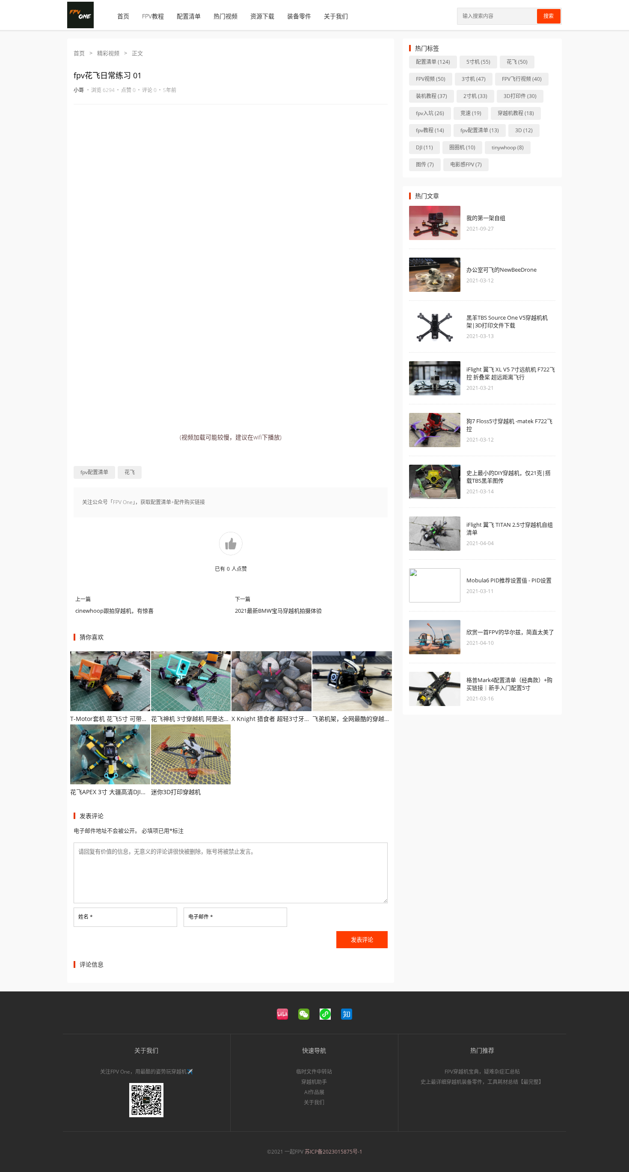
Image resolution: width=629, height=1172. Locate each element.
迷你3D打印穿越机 (176, 792)
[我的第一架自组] (434, 223)
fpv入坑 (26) (430, 113)
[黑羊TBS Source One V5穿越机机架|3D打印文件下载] (434, 326)
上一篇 (83, 599)
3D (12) (524, 130)
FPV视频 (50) (430, 79)
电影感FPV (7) (466, 164)
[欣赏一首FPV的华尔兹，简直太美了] (434, 637)
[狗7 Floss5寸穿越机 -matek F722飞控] (434, 430)
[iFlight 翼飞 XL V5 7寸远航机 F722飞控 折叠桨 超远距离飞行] (434, 378)
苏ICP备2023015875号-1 (333, 1151)
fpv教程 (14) (430, 130)
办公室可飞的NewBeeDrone (501, 269)
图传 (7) (425, 164)
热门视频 (225, 16)
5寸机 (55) (478, 61)
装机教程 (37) (431, 96)
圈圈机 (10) (462, 147)
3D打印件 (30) (520, 96)
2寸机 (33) (475, 96)
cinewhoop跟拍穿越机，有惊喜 (114, 610)
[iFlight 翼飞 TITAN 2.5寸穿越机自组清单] (434, 533)
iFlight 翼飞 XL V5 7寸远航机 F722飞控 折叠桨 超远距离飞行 (510, 373)
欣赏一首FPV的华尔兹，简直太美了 (510, 632)
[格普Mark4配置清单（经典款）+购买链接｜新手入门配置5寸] (434, 689)
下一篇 (242, 599)
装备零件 (299, 16)
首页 (123, 16)
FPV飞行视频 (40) (522, 79)
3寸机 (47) (474, 79)
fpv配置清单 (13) (479, 130)
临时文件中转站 (314, 1071)
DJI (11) (424, 147)
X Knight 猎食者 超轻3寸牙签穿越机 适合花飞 (292, 719)
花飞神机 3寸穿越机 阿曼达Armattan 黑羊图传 (213, 719)
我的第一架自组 (485, 218)
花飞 (130, 472)
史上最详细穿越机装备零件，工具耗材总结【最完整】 (482, 1082)
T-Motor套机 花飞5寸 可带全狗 (112, 719)
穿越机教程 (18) (516, 113)
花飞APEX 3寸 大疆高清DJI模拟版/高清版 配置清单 (137, 792)
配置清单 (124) (433, 61)
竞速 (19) (470, 113)
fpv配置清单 (94, 472)
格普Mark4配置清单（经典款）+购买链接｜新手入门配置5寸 (509, 683)
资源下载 (262, 16)
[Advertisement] (231, 173)
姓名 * (85, 916)
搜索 (548, 16)
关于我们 (336, 16)
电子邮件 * (200, 916)
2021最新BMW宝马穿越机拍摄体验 (278, 610)
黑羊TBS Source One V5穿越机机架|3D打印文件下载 (507, 321)
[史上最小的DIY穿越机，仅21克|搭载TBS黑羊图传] (434, 482)
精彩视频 (108, 53)
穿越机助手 (314, 1082)
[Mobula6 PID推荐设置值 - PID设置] (434, 585)
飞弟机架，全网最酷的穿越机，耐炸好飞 (366, 719)
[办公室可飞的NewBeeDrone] (434, 275)
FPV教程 (153, 16)
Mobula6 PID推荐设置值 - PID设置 (509, 580)
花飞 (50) (517, 61)
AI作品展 (314, 1092)
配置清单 (189, 16)
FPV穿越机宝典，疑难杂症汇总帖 (482, 1071)
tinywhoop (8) (508, 147)
